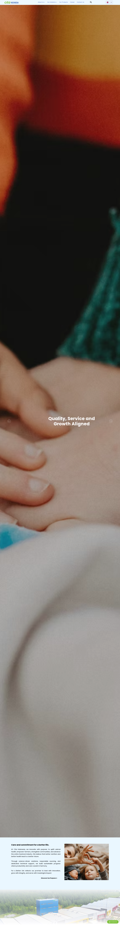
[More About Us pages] (44, 2)
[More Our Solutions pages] (56, 2)
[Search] (91, 2)
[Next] (110, 421)
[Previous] (9, 421)
